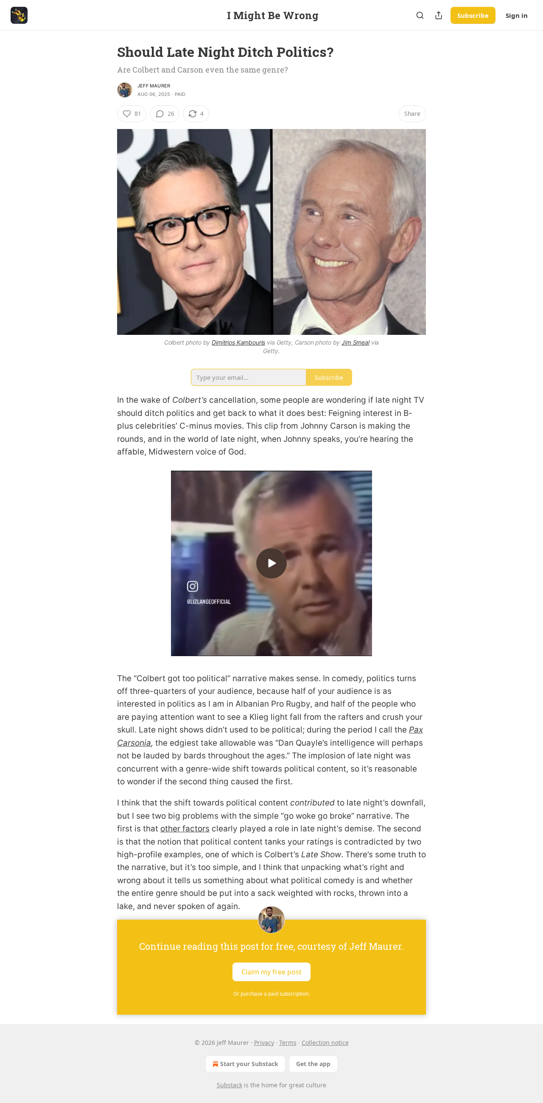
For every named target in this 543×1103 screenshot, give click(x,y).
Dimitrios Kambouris (238, 342)
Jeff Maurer (153, 86)
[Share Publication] (438, 15)
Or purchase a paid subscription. (271, 993)
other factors (185, 829)
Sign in (517, 15)
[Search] (419, 15)
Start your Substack (249, 1064)
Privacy (264, 1042)
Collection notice (325, 1042)
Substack (229, 1085)
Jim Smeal (355, 342)
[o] (271, 563)
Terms (288, 1042)
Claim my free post (271, 971)
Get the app (313, 1064)
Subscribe (473, 15)
